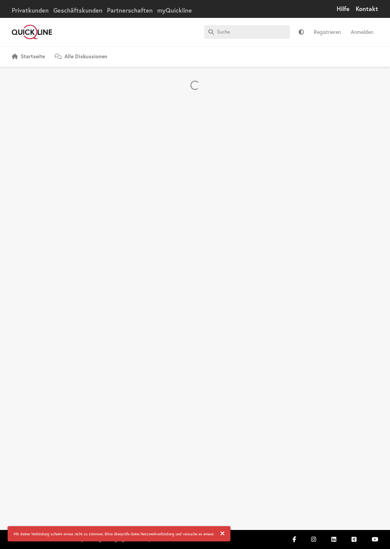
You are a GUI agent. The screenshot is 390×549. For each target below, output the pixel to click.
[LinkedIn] (333, 539)
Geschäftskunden (77, 10)
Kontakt (367, 9)
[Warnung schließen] (222, 534)
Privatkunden (30, 10)
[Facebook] (294, 539)
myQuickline (174, 10)
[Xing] (354, 539)
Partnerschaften (130, 10)
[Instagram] (313, 539)
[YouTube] (375, 539)
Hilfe (343, 9)
